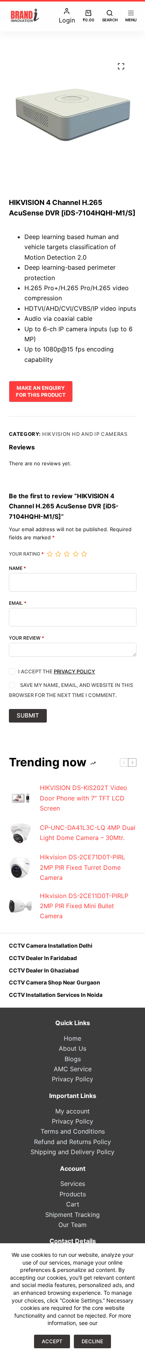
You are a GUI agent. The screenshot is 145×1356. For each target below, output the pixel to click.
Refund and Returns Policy (72, 1142)
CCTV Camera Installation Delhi (50, 945)
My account (72, 1111)
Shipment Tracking (72, 1214)
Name (17, 568)
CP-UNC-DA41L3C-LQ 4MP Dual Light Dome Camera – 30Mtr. (87, 832)
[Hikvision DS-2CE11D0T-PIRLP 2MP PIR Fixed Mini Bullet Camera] (20, 905)
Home (72, 1038)
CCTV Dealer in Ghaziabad (44, 970)
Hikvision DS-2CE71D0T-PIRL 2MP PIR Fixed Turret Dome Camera (82, 867)
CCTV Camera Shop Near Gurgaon (54, 982)
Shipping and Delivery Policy (72, 1152)
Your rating (26, 554)
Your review (26, 638)
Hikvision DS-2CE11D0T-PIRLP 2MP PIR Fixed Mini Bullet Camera (84, 906)
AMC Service (73, 1069)
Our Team (72, 1225)
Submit (28, 715)
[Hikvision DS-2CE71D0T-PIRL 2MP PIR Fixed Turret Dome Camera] (20, 867)
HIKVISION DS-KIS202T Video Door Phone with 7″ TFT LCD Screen (83, 798)
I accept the (56, 671)
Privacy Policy (74, 671)
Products (73, 1194)
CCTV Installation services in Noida (55, 994)
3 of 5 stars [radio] (66, 554)
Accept (52, 1341)
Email (17, 603)
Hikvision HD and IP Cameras (85, 434)
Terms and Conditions (73, 1131)
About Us (72, 1048)
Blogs (73, 1059)
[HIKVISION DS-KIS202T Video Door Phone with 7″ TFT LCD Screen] (20, 798)
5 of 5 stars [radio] (84, 554)
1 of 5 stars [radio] (49, 554)
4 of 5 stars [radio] (75, 554)
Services (72, 1183)
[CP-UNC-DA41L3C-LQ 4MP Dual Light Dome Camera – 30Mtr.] (20, 832)
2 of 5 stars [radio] (58, 554)
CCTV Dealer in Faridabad (43, 958)
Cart (72, 1204)
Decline (92, 1341)
